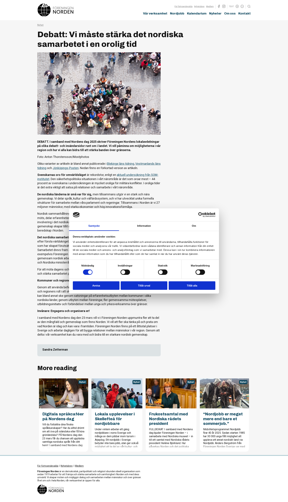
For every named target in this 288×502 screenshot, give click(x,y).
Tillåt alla (192, 285)
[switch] (125, 272)
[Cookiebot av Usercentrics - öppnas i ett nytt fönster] (200, 214)
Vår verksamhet (155, 13)
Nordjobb (177, 13)
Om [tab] (194, 225)
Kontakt (244, 13)
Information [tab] (144, 225)
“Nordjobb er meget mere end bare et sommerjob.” (223, 419)
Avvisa (96, 285)
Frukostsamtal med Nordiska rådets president (168, 419)
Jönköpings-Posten (66, 168)
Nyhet (40, 25)
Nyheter (215, 13)
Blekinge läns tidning (120, 163)
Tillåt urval (144, 285)
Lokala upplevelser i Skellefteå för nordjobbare (115, 419)
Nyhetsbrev (199, 6)
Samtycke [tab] (94, 225)
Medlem (210, 6)
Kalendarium (196, 13)
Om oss (230, 13)
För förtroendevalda (183, 6)
